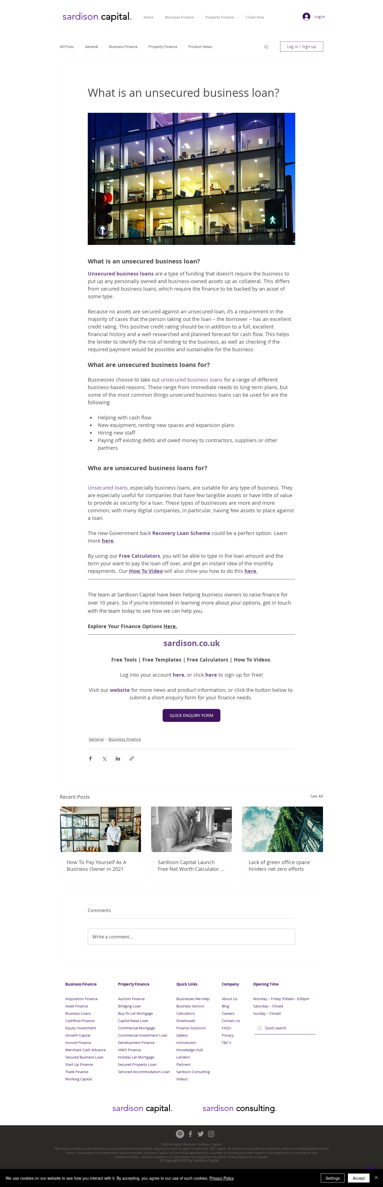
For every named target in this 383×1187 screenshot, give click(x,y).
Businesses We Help (192, 998)
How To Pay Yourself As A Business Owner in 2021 (96, 865)
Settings (333, 1178)
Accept (359, 1178)
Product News (200, 46)
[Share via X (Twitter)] (104, 758)
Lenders (183, 1057)
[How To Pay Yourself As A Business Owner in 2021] (100, 829)
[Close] (376, 1178)
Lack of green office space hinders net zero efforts (279, 865)
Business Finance (123, 46)
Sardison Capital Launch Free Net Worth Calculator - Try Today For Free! (190, 865)
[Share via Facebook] (90, 758)
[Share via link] (131, 758)
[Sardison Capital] (180, 1134)
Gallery (182, 1035)
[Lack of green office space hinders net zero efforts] (282, 829)
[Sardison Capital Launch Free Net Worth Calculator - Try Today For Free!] (191, 829)
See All (317, 796)
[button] (266, 46)
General (91, 46)
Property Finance (163, 46)
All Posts (67, 46)
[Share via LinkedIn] (118, 758)
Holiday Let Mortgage (136, 1057)
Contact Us (231, 1020)
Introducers (186, 1042)
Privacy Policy (221, 1178)
